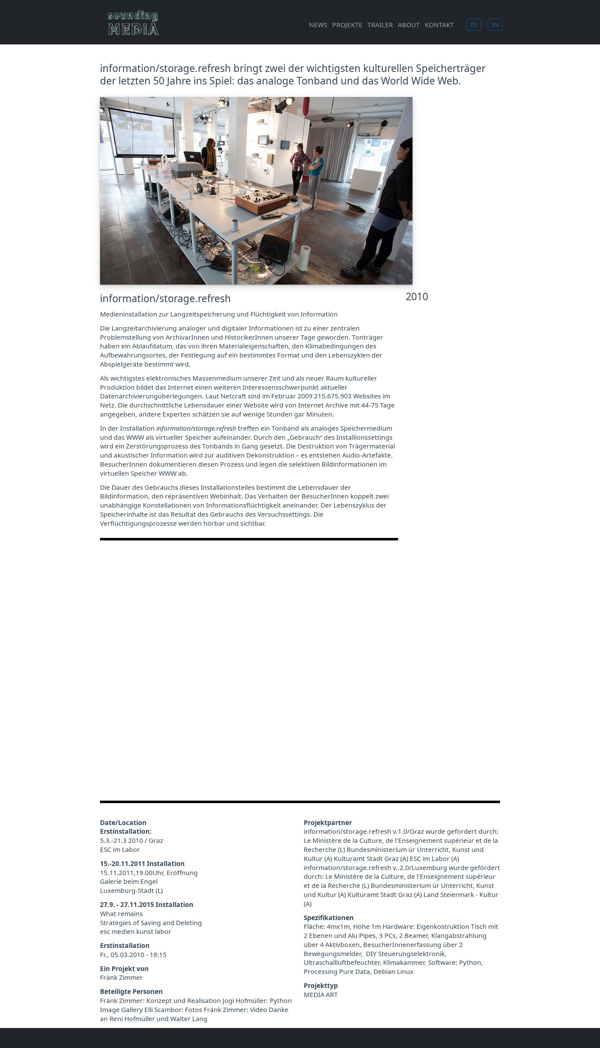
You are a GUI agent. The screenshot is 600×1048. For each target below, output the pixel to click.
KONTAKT (439, 24)
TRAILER (380, 24)
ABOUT (409, 24)
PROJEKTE (347, 24)
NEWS (318, 24)
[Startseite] (136, 24)
